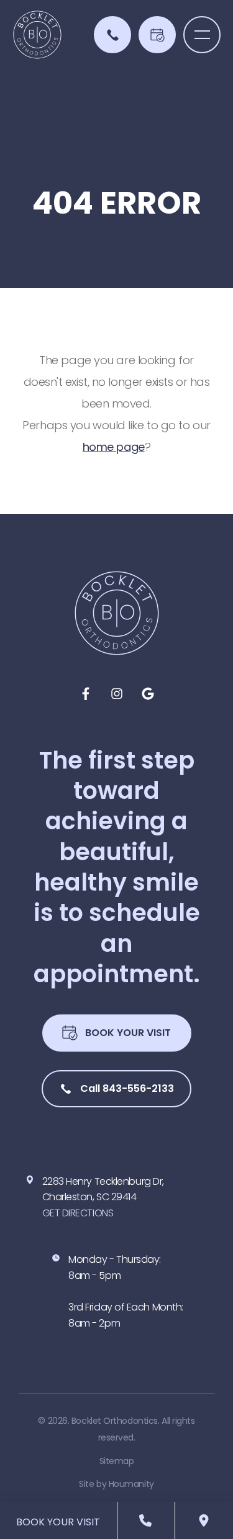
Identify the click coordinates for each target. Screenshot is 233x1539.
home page (114, 447)
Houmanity (131, 1484)
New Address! (117, 1161)
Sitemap (116, 1461)
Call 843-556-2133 (127, 1088)
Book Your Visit (128, 1033)
